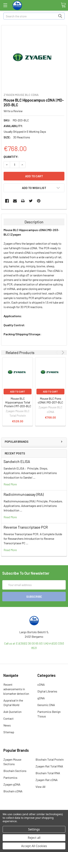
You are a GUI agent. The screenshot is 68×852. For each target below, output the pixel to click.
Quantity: (11, 156)
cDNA (41, 684)
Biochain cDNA (12, 791)
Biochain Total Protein (50, 759)
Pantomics (10, 777)
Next (62, 352)
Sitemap (8, 732)
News (7, 725)
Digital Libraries (47, 691)
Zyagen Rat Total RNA (49, 766)
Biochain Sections (14, 771)
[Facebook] (7, 200)
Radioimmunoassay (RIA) (24, 494)
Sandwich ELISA (17, 461)
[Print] (22, 200)
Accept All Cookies (34, 846)
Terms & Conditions (34, 809)
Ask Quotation (12, 711)
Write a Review (13, 111)
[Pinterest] (38, 200)
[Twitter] (30, 200)
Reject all (34, 838)
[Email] (15, 200)
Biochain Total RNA (48, 773)
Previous (57, 352)
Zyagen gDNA (11, 784)
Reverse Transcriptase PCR (26, 527)
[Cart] (63, 5)
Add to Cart (17, 391)
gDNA (41, 698)
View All (40, 786)
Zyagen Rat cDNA (47, 780)
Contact (8, 718)
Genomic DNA (46, 705)
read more (10, 484)
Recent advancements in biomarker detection (16, 689)
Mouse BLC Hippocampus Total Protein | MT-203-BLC (17, 402)
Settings (34, 829)
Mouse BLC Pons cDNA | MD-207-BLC (50, 400)
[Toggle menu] (5, 5)
